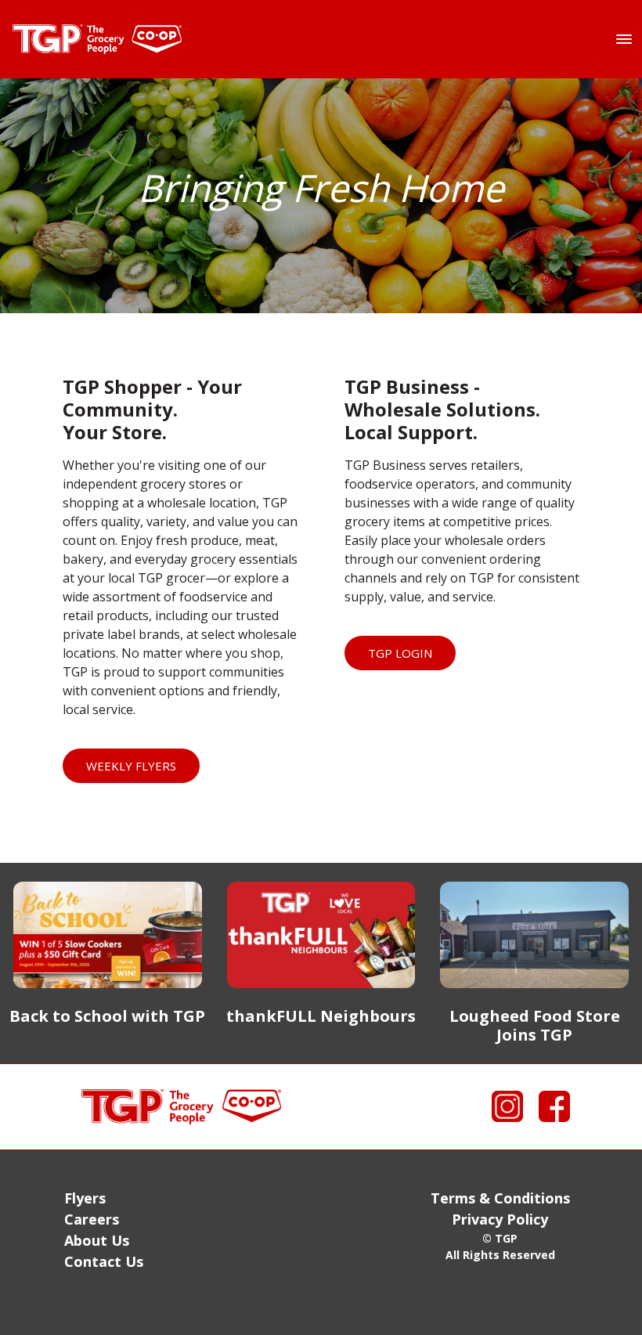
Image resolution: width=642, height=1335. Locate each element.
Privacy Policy (500, 1219)
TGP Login (400, 653)
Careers (91, 1219)
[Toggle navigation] (624, 40)
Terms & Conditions (500, 1198)
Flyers (85, 1198)
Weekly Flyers (131, 766)
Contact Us (103, 1261)
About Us (96, 1240)
